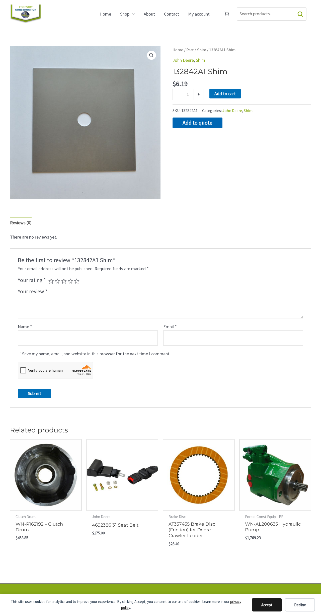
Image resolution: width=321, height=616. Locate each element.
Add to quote (197, 122)
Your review (32, 291)
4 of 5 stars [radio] (70, 281)
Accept (266, 604)
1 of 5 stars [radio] (51, 281)
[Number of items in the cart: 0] (226, 14)
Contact (171, 14)
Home (105, 14)
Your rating (32, 280)
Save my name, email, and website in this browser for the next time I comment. (96, 354)
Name (25, 326)
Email (170, 326)
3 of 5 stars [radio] (64, 281)
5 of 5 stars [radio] (76, 281)
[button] (151, 55)
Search (300, 14)
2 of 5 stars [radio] (57, 281)
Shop (124, 14)
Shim (201, 49)
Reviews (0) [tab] (21, 223)
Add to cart (225, 93)
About (149, 14)
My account (199, 14)
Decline (300, 604)
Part (190, 49)
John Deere (183, 60)
